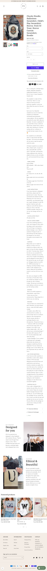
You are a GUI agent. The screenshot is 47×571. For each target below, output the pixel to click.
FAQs (15, 545)
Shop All (5, 548)
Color (28, 51)
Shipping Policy (27, 539)
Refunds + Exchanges (26, 543)
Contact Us (37, 549)
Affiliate (15, 542)
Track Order (16, 548)
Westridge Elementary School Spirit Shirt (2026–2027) (8, 519)
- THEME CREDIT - (25, 568)
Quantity (28, 57)
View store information (33, 78)
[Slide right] (22, 28)
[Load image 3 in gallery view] (15, 44)
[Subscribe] (22, 557)
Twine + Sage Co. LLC (18, 568)
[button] (3, 6)
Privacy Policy (27, 547)
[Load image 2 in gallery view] (10, 44)
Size (27, 46)
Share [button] (29, 415)
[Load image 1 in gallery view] (5, 44)
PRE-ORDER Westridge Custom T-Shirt (24, 519)
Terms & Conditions (28, 550)
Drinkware (5, 542)
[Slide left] (5, 28)
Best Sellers (5, 539)
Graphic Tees (6, 545)
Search (15, 539)
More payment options (35, 70)
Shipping (28, 40)
